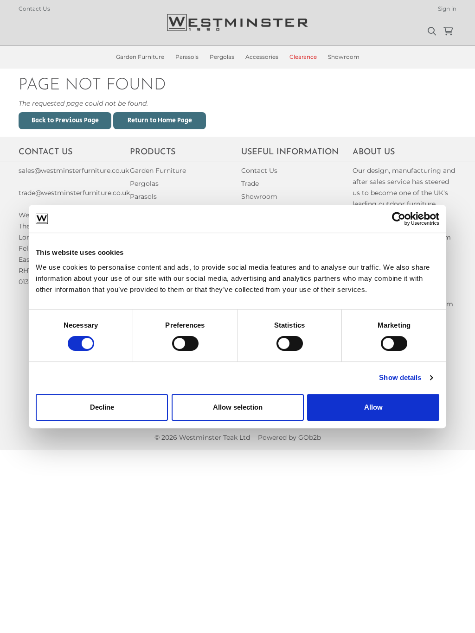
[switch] (185, 343)
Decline (102, 407)
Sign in (447, 8)
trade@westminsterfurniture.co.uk (70, 193)
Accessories (261, 56)
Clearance (303, 56)
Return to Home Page (160, 120)
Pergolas (222, 56)
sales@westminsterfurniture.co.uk (70, 170)
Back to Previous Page (65, 120)
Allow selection (238, 407)
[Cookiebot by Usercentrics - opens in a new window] (398, 219)
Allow (373, 407)
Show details (400, 377)
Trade (250, 183)
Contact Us (34, 8)
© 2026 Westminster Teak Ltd (202, 437)
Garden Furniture (140, 56)
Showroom (343, 56)
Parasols (187, 56)
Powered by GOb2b (289, 437)
